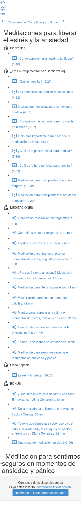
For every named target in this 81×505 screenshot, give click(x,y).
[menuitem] (2, 10)
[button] (2, 4)
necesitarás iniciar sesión (54, 487)
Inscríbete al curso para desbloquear (40, 492)
